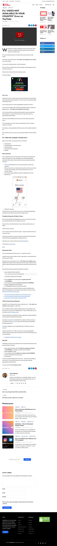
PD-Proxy (11, 321)
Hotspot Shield (15, 312)
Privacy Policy (17, 1)
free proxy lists (12, 244)
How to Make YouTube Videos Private (51, 31)
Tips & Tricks (31, 531)
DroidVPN (8, 312)
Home (33, 4)
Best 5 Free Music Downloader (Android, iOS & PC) (15, 298)
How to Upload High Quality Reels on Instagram (51, 19)
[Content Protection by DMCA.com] (44, 519)
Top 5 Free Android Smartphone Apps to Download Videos (17, 296)
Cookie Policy (12, 1)
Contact (7, 1)
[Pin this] (36, 25)
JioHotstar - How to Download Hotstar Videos (24, 424)
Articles (12, 383)
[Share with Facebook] (29, 25)
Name (3, 489)
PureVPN (4, 328)
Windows (30, 533)
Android (30, 520)
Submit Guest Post (22, 527)
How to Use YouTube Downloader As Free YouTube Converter (18, 294)
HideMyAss (25, 241)
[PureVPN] (19, 84)
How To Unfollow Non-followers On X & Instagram (25, 439)
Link (3, 247)
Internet (30, 527)
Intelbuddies (11, 542)
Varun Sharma (5, 21)
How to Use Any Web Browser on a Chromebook (25, 410)
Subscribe (27, 459)
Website (4, 496)
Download (7, 164)
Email (3, 492)
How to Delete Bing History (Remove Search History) (43, 19)
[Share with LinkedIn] (34, 25)
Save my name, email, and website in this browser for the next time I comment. (18, 502)
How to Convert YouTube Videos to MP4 (43, 31)
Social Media (31, 529)
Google (30, 522)
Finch (16, 321)
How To (30, 524)
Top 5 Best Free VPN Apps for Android (13, 337)
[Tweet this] (31, 25)
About (3, 1)
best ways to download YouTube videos (10, 291)
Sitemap (20, 533)
